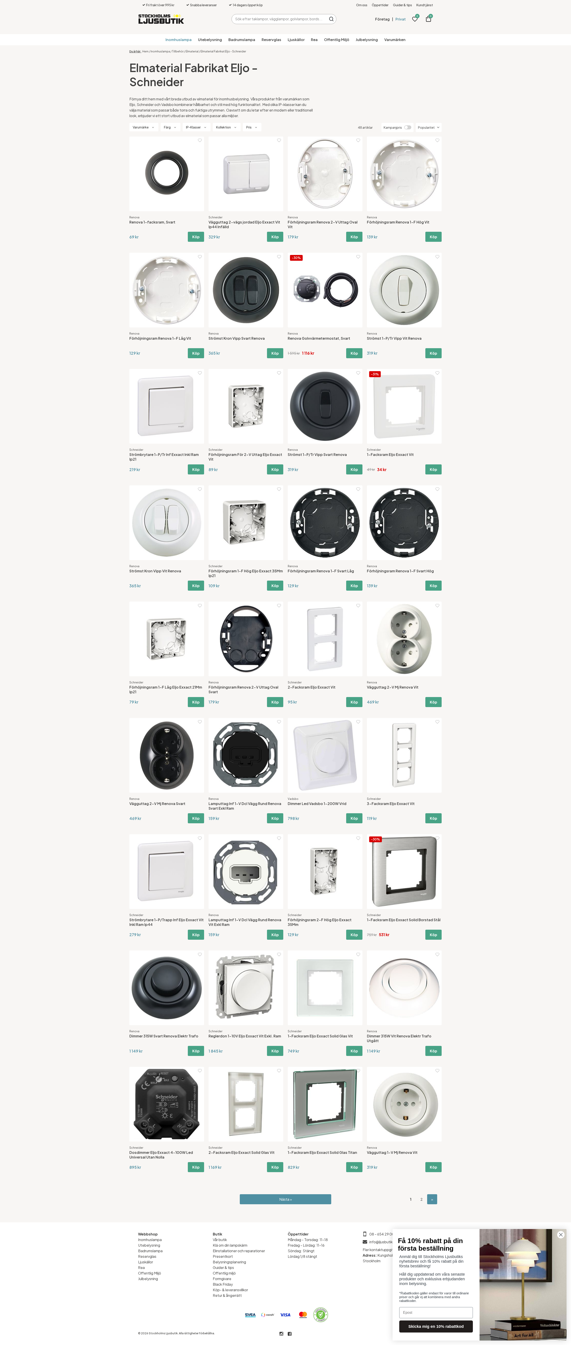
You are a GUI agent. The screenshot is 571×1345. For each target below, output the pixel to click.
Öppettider (380, 5)
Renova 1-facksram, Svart (152, 222)
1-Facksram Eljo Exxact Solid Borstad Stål (404, 919)
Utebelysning (210, 39)
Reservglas (271, 39)
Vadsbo (293, 799)
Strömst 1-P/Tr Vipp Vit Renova (394, 338)
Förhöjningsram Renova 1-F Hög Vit (398, 222)
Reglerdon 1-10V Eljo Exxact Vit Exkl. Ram (245, 1036)
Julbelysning (367, 39)
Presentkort (223, 1256)
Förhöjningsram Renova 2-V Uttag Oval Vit (323, 224)
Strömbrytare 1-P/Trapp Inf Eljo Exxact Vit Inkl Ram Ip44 (166, 922)
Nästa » (285, 1199)
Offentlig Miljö (336, 39)
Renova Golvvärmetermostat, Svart (319, 338)
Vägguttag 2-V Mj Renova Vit (392, 687)
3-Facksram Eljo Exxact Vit (391, 803)
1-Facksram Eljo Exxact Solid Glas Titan (322, 1152)
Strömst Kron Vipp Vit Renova (155, 571)
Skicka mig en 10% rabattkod (436, 1326)
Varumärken (394, 39)
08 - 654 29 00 (381, 1234)
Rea (314, 39)
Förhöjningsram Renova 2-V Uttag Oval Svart (243, 689)
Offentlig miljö (224, 1273)
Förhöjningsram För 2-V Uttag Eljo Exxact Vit (245, 456)
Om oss (361, 5)
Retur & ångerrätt (227, 1295)
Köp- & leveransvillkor (230, 1289)
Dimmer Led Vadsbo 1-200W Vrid (317, 803)
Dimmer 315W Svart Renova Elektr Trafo (163, 1036)
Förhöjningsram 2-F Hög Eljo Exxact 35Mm (320, 922)
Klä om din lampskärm (230, 1245)
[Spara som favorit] (200, 140)
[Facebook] (290, 1334)
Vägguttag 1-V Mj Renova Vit (392, 1152)
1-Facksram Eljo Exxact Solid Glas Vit (320, 1036)
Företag (382, 19)
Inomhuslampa (179, 39)
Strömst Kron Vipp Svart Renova (237, 338)
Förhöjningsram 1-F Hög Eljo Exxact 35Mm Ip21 (246, 573)
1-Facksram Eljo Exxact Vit (390, 454)
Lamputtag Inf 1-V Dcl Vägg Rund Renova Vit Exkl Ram (245, 922)
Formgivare (222, 1278)
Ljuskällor (296, 39)
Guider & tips (402, 5)
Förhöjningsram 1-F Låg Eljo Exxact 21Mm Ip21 (165, 689)
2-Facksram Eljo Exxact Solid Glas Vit (242, 1152)
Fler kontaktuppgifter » (382, 1249)
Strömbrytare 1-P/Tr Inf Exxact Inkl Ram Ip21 (164, 456)
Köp (196, 236)
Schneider (215, 217)
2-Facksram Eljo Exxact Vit (311, 687)
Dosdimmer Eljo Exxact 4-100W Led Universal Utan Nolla (161, 1154)
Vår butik (220, 1239)
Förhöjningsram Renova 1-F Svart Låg (321, 571)
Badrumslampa (241, 39)
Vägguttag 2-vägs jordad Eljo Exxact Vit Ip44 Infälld (244, 224)
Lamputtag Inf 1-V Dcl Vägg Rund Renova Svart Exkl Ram (245, 806)
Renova (134, 217)
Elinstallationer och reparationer (239, 1250)
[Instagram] (281, 1334)
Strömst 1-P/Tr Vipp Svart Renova (317, 454)
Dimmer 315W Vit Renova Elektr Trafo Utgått (399, 1038)
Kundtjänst (424, 5)
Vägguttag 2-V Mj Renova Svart (157, 803)
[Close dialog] (561, 1235)
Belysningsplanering (229, 1262)
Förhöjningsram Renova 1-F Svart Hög (400, 571)
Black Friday (223, 1284)
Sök (331, 19)
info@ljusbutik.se (383, 1241)
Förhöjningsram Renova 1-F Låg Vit (160, 338)
